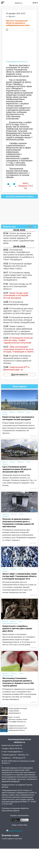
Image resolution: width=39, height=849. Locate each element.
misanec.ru (6, 763)
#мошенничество (8, 675)
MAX (25, 183)
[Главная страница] (18, 2)
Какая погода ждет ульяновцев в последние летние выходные (18, 418)
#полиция (5, 516)
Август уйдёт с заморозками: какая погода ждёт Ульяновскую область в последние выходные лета (19, 576)
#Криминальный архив (9, 623)
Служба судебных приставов (12, 838)
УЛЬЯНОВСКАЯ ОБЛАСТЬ (17, 62)
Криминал (5, 514)
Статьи (28, 412)
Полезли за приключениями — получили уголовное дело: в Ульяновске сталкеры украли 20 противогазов (18, 523)
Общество (20, 412)
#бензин (5, 464)
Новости (12, 412)
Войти (35, 3)
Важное (4, 412)
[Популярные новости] (34, 226)
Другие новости (19, 374)
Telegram (22, 186)
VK (30, 186)
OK (25, 188)
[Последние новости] (30, 226)
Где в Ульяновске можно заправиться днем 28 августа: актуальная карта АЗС (16, 469)
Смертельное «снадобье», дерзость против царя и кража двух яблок (17, 628)
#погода (5, 414)
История (5, 621)
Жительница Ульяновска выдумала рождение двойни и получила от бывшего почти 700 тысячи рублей (18, 682)
